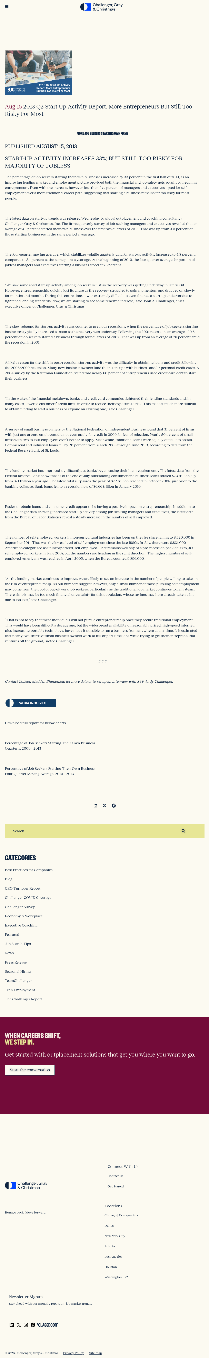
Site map (95, 1353)
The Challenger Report (23, 999)
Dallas (109, 1225)
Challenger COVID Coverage (28, 898)
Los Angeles (113, 1256)
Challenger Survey (20, 907)
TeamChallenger (18, 981)
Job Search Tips (18, 944)
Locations (113, 1206)
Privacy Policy (73, 1353)
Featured (12, 935)
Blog (8, 879)
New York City (114, 1236)
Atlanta (109, 1246)
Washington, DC (116, 1277)
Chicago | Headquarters (121, 1215)
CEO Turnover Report (22, 888)
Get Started (116, 1186)
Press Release (16, 962)
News (9, 953)
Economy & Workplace (24, 916)
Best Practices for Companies (28, 870)
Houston (110, 1267)
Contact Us (115, 1176)
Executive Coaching (21, 925)
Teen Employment (20, 990)
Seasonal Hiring (18, 971)
